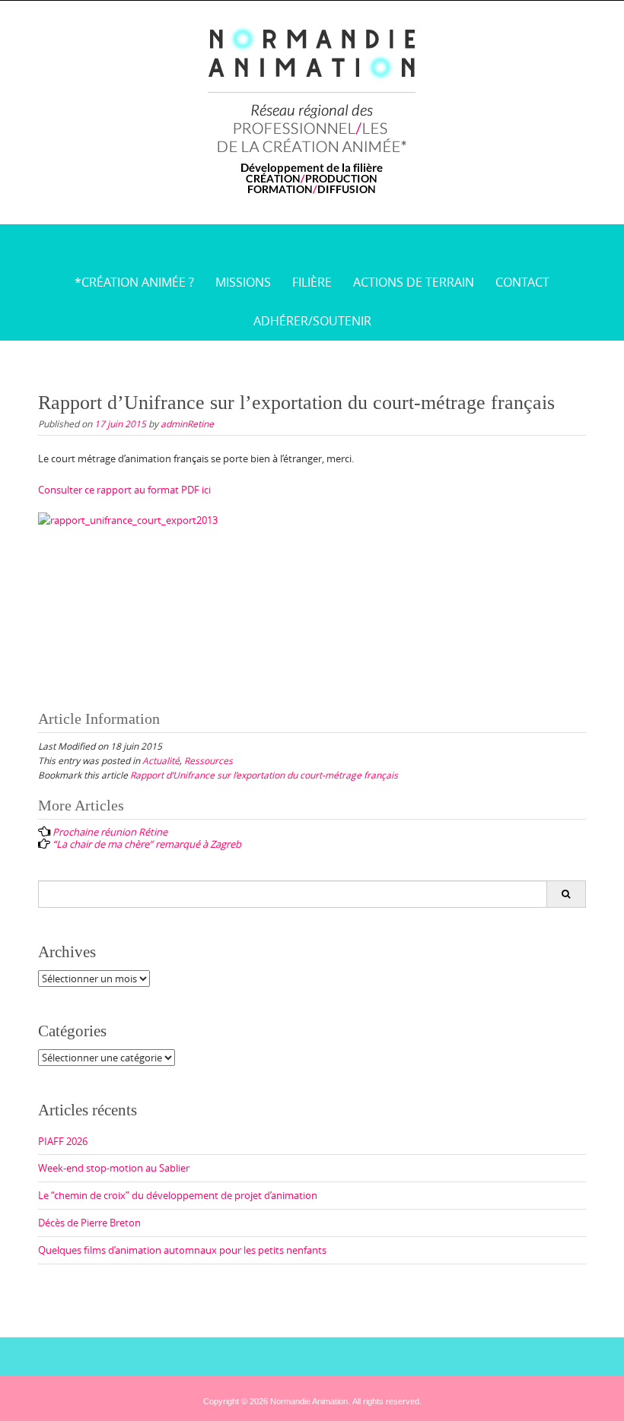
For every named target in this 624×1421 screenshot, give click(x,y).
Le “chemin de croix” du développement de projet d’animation (177, 1195)
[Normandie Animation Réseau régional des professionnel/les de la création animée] (312, 109)
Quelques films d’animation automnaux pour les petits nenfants (182, 1250)
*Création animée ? (134, 282)
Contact (522, 282)
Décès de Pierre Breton (89, 1222)
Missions (243, 282)
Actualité (161, 760)
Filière (312, 282)
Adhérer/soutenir (312, 320)
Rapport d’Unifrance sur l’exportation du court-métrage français (264, 775)
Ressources (208, 760)
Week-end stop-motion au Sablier (113, 1168)
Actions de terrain (413, 282)
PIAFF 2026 (63, 1141)
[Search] (566, 894)
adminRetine (187, 423)
